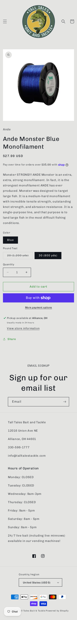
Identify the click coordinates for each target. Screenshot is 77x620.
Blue (10, 240)
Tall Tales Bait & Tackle (32, 610)
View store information (23, 328)
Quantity (8, 264)
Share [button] (12, 339)
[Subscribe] (64, 401)
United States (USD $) (36, 582)
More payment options (38, 307)
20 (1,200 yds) (20, 256)
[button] (5, 21)
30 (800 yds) (48, 255)
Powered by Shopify (57, 610)
